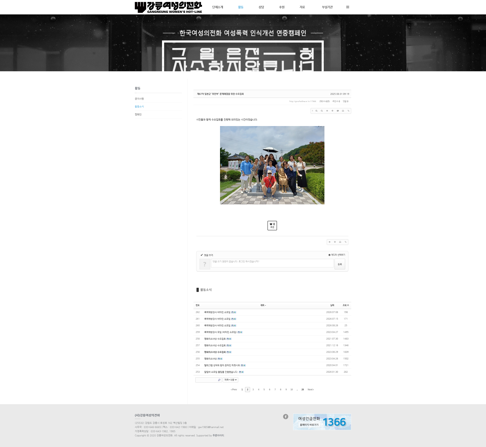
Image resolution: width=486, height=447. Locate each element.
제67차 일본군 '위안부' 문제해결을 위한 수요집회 (220, 94)
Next (310, 389)
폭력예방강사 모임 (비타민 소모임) (220, 332)
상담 (261, 7)
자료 (302, 7)
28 (302, 389)
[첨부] (348, 111)
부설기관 (327, 7)
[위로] (327, 111)
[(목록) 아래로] (332, 111)
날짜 (332, 305)
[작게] (321, 111)
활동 (240, 7)
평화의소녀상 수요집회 (215, 338)
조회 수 (346, 305)
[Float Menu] (347, 6)
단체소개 (217, 7)
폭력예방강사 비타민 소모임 (217, 312)
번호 (198, 305)
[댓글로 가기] (337, 111)
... (297, 389)
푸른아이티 (218, 435)
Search (219, 379)
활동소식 (206, 290)
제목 (262, 305)
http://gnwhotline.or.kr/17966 (302, 101)
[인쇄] (343, 111)
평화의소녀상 (210, 358)
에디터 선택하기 (338, 255)
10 (291, 389)
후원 (281, 7)
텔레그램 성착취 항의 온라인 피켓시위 (222, 365)
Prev (234, 389)
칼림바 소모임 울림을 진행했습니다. (221, 372)
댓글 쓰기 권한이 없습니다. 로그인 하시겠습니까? (236, 261)
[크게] (316, 111)
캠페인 (138, 114)
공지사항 (139, 98)
